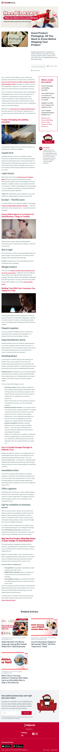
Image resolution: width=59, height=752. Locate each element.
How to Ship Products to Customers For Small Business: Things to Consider (48, 96)
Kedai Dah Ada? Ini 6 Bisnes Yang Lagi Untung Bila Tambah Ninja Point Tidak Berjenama (14, 644)
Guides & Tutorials (15, 637)
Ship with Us (29, 729)
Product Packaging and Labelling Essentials (47, 88)
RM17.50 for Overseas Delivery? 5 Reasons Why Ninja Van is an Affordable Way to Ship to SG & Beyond (15, 679)
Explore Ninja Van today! (9, 600)
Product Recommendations (38, 66)
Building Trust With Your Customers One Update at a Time (47, 105)
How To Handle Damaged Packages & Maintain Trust (47, 113)
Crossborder (43, 637)
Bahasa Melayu (6, 637)
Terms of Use (46, 750)
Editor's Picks (52, 637)
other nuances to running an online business (22, 109)
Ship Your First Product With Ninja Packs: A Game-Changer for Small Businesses (47, 122)
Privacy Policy (54, 750)
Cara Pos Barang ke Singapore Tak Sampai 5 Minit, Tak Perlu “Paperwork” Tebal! (43, 644)
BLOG (13, 3)
